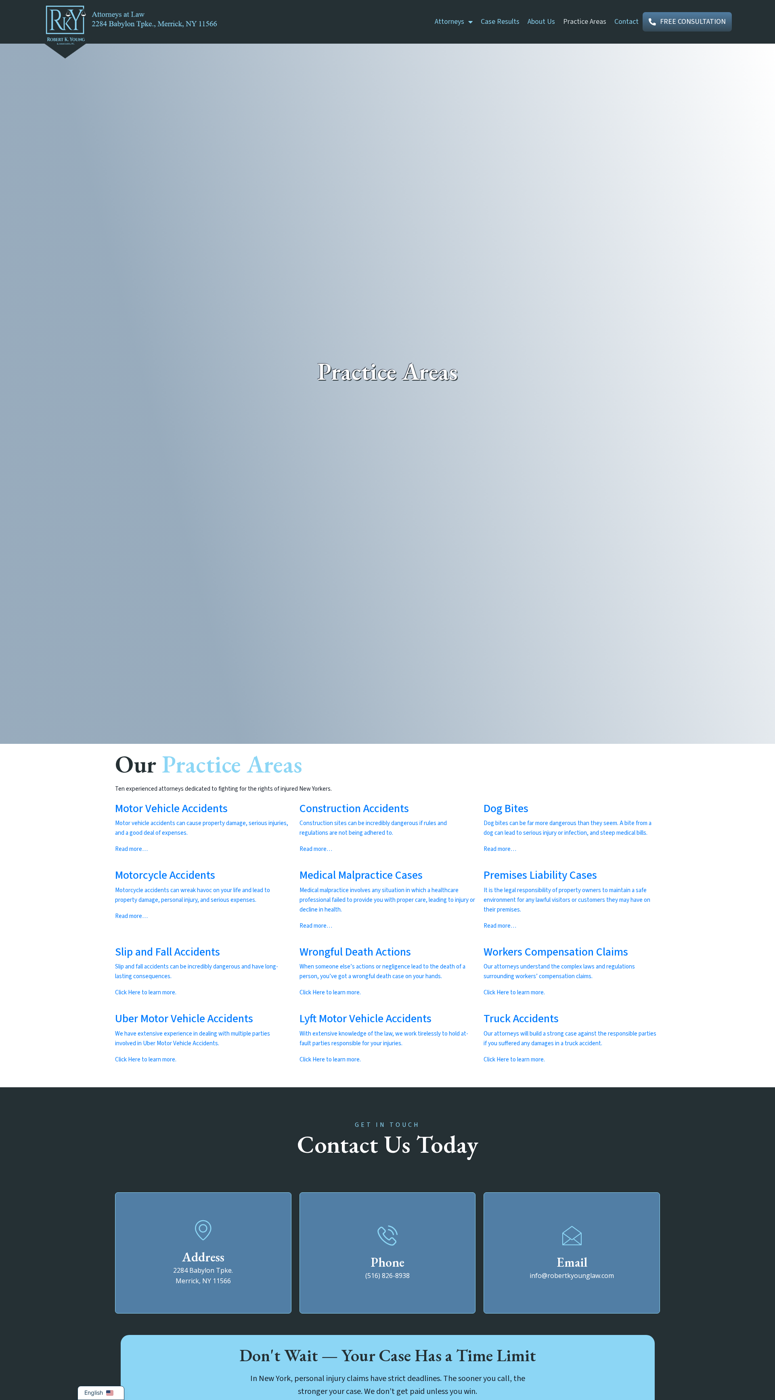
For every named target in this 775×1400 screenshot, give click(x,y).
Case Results (500, 22)
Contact (626, 22)
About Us (541, 22)
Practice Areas (584, 22)
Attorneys (449, 22)
